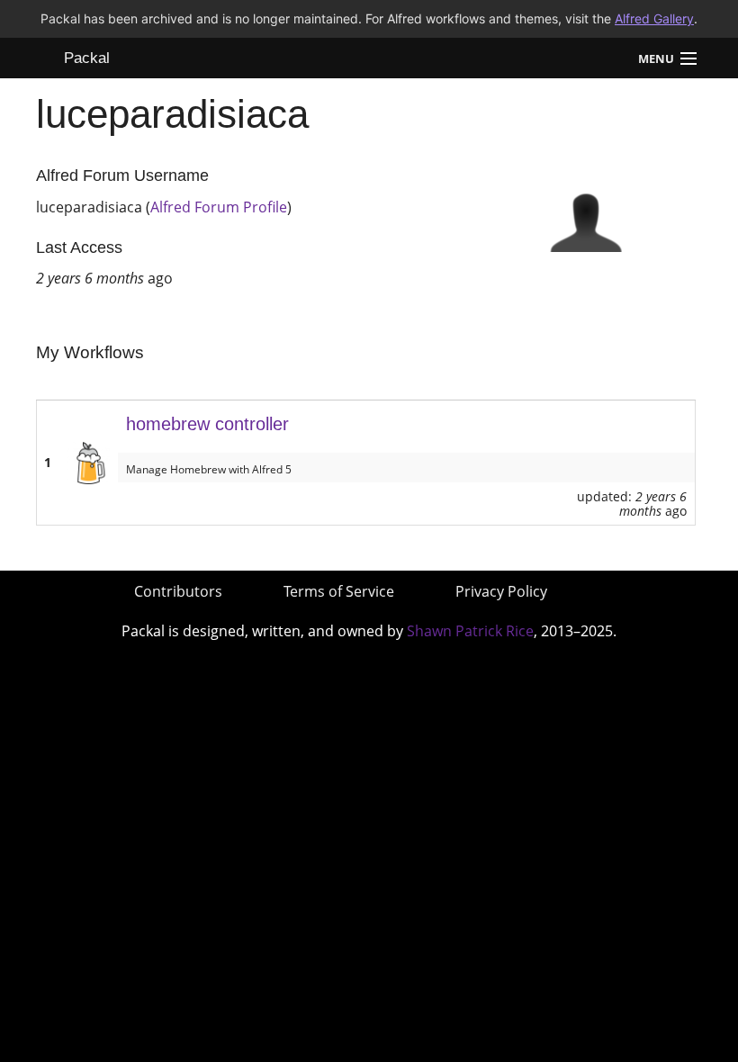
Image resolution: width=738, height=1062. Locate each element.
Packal (87, 58)
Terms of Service (339, 591)
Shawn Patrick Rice (470, 631)
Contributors (178, 591)
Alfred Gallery (654, 18)
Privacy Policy (501, 591)
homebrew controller (207, 424)
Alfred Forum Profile (218, 207)
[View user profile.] (586, 214)
